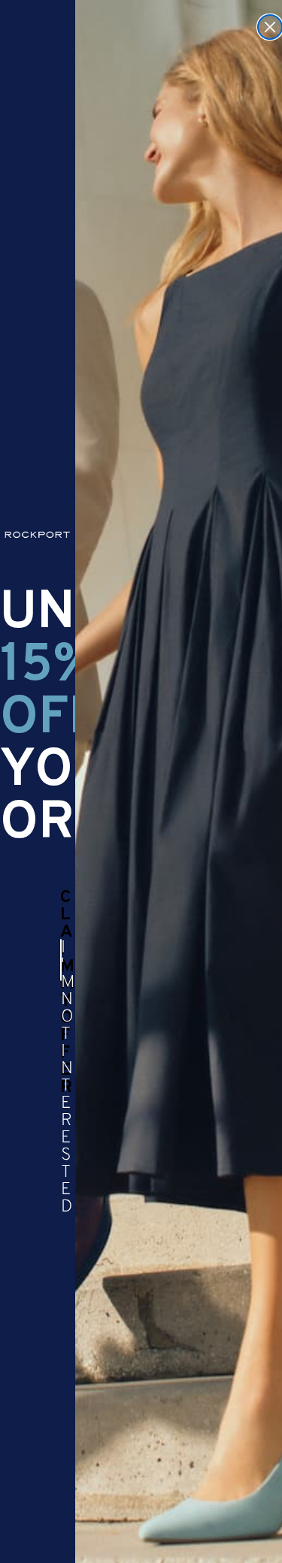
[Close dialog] (270, 27)
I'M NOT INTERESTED (61, 960)
